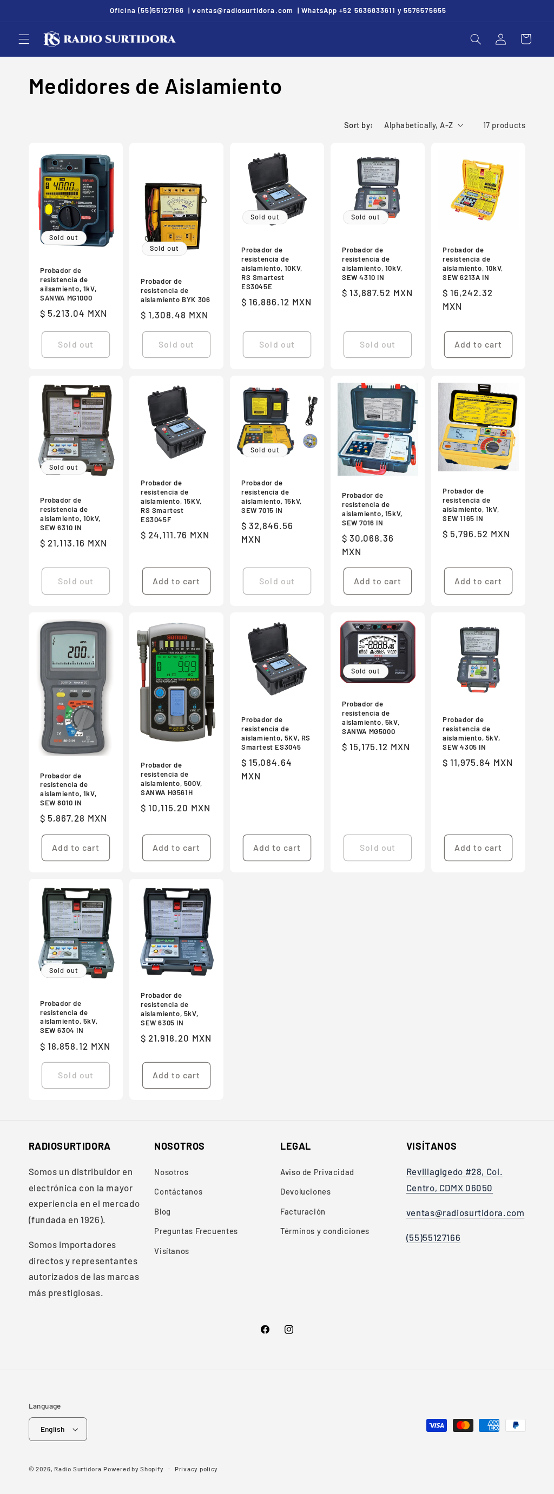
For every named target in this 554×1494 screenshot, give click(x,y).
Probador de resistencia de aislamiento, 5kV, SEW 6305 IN (169, 1009)
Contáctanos (178, 1191)
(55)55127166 (433, 1237)
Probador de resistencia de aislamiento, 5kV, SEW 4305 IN (471, 733)
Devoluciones (305, 1191)
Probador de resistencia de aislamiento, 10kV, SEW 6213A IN (473, 263)
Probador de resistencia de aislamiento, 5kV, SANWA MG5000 (370, 717)
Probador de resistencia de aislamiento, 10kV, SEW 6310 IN (70, 514)
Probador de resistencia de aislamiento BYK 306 (175, 290)
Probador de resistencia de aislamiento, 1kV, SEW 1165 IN (471, 505)
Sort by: (358, 125)
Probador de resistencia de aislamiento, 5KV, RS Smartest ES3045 (276, 733)
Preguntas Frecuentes (196, 1231)
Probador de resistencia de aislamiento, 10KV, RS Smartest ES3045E (271, 268)
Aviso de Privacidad (317, 1172)
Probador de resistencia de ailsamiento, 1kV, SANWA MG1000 (68, 284)
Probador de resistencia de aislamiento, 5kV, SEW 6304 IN (68, 1017)
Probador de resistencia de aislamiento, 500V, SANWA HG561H (171, 779)
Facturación (303, 1211)
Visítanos (171, 1251)
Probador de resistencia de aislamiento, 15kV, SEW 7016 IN (372, 509)
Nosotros (171, 1172)
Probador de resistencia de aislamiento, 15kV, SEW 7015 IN (271, 496)
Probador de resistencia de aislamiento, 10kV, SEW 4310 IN (372, 263)
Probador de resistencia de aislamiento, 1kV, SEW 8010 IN (68, 789)
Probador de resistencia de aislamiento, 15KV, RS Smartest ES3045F (171, 501)
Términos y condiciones (325, 1231)
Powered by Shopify (133, 1468)
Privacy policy (196, 1468)
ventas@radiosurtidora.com (465, 1212)
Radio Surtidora (77, 1468)
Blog (162, 1211)
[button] (23, 38)
